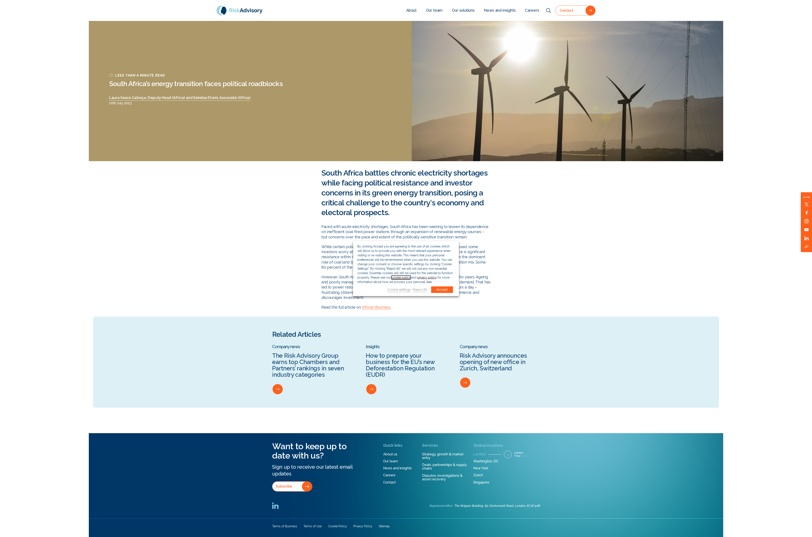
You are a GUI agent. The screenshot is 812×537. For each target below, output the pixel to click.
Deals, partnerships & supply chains (444, 466)
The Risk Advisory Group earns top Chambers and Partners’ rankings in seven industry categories (308, 365)
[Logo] (239, 10)
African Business (376, 307)
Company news (286, 347)
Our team (434, 10)
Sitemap (384, 526)
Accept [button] (442, 289)
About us (390, 454)
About (411, 10)
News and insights (500, 10)
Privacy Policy (362, 526)
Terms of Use (312, 526)
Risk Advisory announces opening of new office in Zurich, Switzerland (493, 362)
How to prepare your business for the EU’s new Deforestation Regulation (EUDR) (400, 365)
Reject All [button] (420, 289)
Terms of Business (284, 526)
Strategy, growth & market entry (443, 456)
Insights (373, 347)
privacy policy (427, 277)
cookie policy (401, 277)
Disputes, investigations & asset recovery (442, 477)
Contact (389, 482)
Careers (532, 10)
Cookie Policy (337, 526)
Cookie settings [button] (399, 289)
